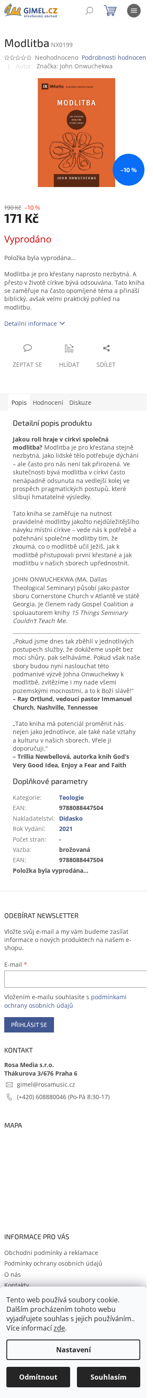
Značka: (75, 66)
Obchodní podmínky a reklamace (51, 1253)
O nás (12, 1274)
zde (59, 1328)
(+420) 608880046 (42, 1097)
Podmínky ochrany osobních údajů (53, 1263)
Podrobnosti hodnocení (115, 57)
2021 (66, 829)
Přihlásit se (29, 1024)
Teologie (71, 797)
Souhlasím (109, 1377)
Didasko (71, 818)
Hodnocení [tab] (48, 402)
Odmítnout (38, 1377)
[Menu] (133, 10)
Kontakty (16, 1285)
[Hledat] (89, 10)
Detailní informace (30, 323)
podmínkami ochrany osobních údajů (65, 1001)
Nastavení (73, 1349)
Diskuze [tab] (80, 402)
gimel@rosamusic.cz (46, 1084)
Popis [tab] (19, 402)
